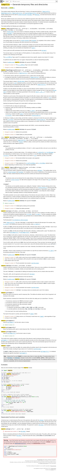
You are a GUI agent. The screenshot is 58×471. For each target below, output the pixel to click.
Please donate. (53, 465)
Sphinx (52, 469)
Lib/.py (11, 7)
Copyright (40, 459)
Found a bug (53, 468)
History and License (44, 463)
